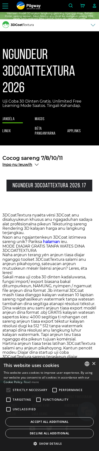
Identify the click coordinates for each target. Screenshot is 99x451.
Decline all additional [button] (49, 433)
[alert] (49, 404)
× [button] (93, 364)
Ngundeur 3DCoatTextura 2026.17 (49, 185)
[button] (49, 443)
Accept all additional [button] (49, 422)
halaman (51, 241)
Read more (31, 382)
